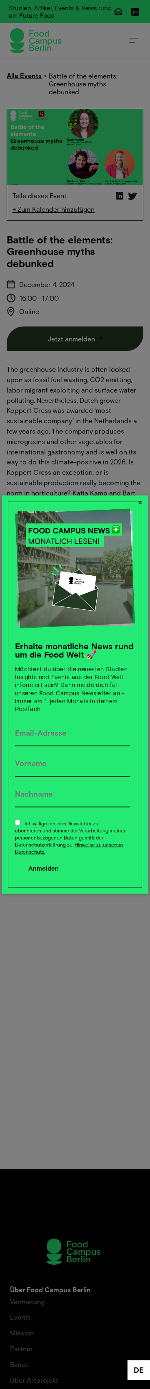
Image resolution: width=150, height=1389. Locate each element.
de (139, 1369)
